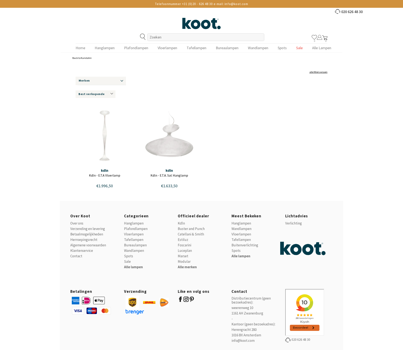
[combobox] (205, 37)
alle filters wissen (318, 72)
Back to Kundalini (82, 57)
